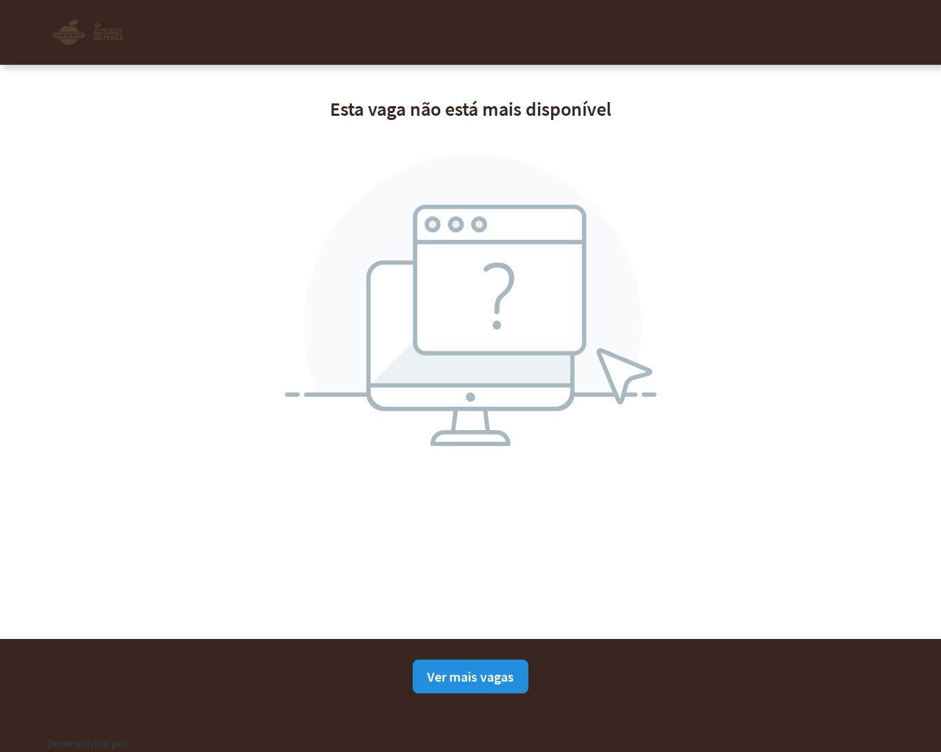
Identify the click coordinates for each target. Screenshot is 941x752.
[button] (883, 32)
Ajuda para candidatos (723, 740)
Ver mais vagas (470, 676)
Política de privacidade (338, 740)
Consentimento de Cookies (608, 740)
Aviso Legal (421, 740)
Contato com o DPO (498, 740)
